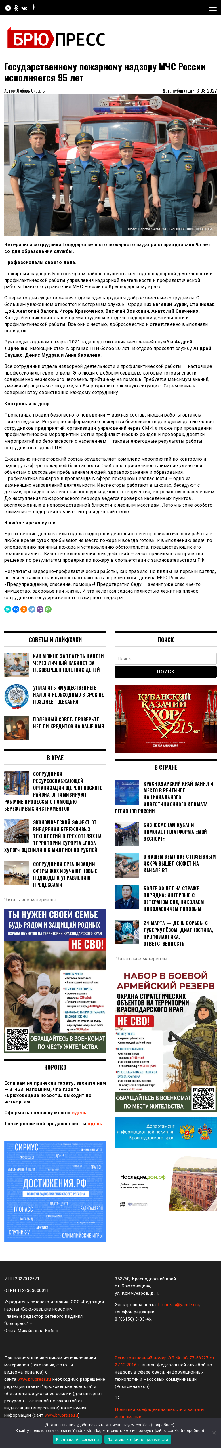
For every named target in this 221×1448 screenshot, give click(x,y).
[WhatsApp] (48, 609)
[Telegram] (31, 609)
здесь (79, 1112)
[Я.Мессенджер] (7, 609)
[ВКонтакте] (15, 609)
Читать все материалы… (31, 900)
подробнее (162, 1424)
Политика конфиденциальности (137, 1439)
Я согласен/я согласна (77, 1439)
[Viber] (40, 609)
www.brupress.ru (34, 1379)
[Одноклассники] (23, 609)
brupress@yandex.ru (178, 1304)
